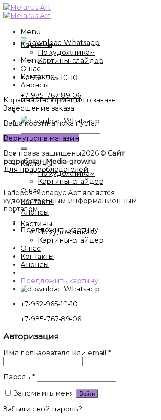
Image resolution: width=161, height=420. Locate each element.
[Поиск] (24, 148)
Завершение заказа (38, 108)
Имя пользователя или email (57, 353)
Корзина (19, 100)
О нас (31, 191)
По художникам (66, 52)
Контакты (37, 202)
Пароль (19, 377)
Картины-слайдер (70, 181)
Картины (36, 44)
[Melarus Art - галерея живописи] (27, 11)
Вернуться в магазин (41, 138)
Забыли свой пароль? (42, 409)
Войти (87, 393)
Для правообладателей (45, 169)
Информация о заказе (76, 100)
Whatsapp (81, 43)
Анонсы (35, 212)
